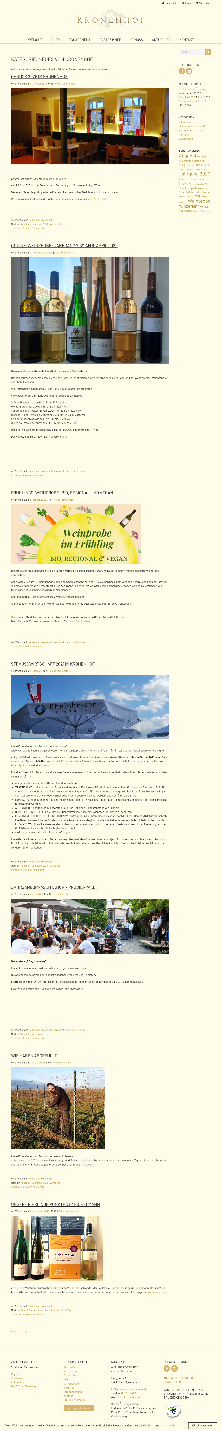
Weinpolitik (183, 202)
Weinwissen (186, 138)
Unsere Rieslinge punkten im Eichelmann (55, 1204)
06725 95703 (128, 1393)
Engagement (79, 40)
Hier (13, 617)
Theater (205, 192)
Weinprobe (37, 1034)
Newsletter (200, 179)
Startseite (69, 1367)
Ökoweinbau (205, 211)
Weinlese (201, 196)
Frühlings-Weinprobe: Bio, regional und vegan (62, 492)
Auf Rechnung (19, 1382)
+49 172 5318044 (97, 199)
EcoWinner (190, 165)
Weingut (35, 40)
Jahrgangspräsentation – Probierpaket (54, 887)
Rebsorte (192, 184)
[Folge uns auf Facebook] (182, 71)
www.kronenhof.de (129, 1397)
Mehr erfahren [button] (170, 1425)
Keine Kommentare (65, 83)
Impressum (70, 1371)
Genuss (136, 40)
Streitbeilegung (73, 1391)
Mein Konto (171, 3)
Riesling (54, 1310)
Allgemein (185, 122)
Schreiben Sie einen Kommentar (28, 228)
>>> (123, 617)
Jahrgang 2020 (40, 223)
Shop (55, 40)
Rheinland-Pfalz (203, 184)
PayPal (15, 1374)
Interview (201, 169)
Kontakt (186, 40)
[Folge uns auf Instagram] (174, 1368)
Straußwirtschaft (189, 192)
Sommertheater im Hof (192, 101)
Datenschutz (71, 1375)
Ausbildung (186, 160)
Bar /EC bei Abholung (23, 1386)
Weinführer (66, 1310)
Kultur (191, 179)
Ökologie (197, 211)
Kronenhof (43, 1310)
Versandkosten (72, 1383)
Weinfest (182, 196)
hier (47, 765)
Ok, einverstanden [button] (202, 1425)
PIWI (187, 184)
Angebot (25, 223)
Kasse (188, 3)
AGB (66, 1379)
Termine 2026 (187, 97)
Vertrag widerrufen (79, 1408)
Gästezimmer (110, 40)
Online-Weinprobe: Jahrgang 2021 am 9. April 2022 (64, 245)
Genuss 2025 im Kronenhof (39, 76)
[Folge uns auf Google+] (189, 71)
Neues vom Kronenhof (40, 219)
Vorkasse (16, 1378)
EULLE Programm (74, 1399)
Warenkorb (205, 3)
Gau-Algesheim (189, 169)
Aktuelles (161, 40)
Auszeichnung (28, 1310)
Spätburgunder (198, 188)
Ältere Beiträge (20, 1331)
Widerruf (69, 1387)
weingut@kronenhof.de (133, 1389)
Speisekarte (26, 765)
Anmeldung (201, 157)
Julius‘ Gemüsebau (79, 621)
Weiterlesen (90, 1164)
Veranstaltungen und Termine (69, 471)
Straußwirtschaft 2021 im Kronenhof (53, 663)
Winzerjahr (56, 223)
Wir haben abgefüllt (34, 1055)
